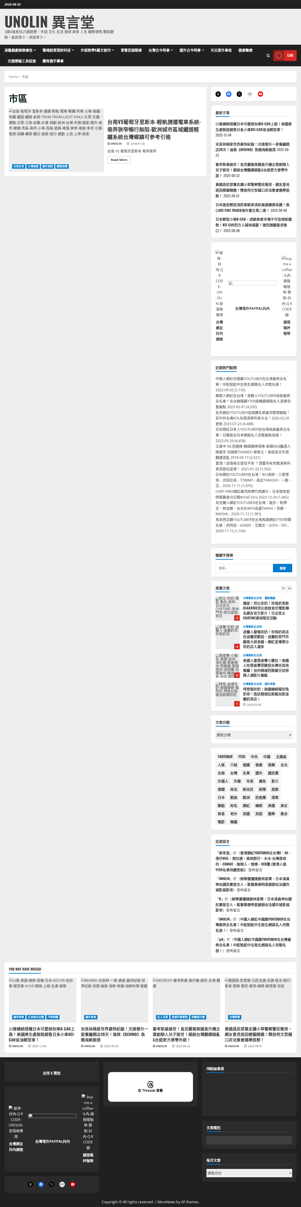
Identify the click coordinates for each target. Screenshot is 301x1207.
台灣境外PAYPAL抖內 (252, 308)
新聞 (262, 789)
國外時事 (270, 655)
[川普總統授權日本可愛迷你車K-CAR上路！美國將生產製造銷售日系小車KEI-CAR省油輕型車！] (42, 1000)
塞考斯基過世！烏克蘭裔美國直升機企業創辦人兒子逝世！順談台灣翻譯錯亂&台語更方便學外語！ (253, 170)
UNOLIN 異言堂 (49, 21)
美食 (221, 813)
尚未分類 (270, 684)
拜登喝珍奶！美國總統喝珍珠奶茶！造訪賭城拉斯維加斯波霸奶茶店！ (228, 666)
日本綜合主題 (36, 1017)
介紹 (233, 764)
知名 (233, 805)
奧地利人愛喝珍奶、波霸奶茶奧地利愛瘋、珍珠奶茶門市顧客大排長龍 (228, 694)
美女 (284, 805)
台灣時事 (234, 1017)
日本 (221, 797)
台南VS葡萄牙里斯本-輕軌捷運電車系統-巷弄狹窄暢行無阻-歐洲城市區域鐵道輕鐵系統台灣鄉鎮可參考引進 (56, 140)
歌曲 (233, 797)
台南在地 (18, 166)
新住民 (248, 789)
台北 (284, 764)
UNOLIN (116, 144)
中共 (254, 756)
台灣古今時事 (159, 50)
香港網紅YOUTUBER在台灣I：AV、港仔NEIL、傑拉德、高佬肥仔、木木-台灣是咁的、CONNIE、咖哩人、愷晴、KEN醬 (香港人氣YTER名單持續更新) (254, 861)
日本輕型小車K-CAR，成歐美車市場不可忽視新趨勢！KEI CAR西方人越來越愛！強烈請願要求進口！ (254, 224)
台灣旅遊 (33, 166)
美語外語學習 (180, 1017)
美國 (271, 805)
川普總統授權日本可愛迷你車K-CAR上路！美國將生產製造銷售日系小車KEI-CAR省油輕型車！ (254, 126)
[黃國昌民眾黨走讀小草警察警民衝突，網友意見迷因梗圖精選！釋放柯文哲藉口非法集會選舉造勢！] (258, 1000)
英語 (258, 813)
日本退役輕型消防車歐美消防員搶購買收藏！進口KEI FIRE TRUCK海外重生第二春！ (253, 207)
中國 (266, 756)
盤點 (221, 805)
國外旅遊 (47, 166)
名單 (246, 772)
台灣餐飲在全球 (252, 598)
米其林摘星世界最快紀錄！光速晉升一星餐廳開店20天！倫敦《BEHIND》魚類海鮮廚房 (253, 146)
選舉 (271, 813)
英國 (246, 813)
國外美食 (90, 1017)
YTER (241, 756)
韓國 (233, 821)
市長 (249, 781)
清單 (275, 797)
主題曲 (281, 756)
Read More (121, 160)
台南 (221, 772)
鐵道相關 (62, 166)
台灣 (233, 772)
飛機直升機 (198, 1017)
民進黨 (260, 797)
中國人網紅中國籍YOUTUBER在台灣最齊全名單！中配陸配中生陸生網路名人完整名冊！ (253, 924)
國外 (258, 772)
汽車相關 (53, 1017)
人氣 (221, 764)
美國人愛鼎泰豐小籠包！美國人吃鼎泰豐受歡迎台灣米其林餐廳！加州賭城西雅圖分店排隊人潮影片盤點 (228, 637)
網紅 (246, 805)
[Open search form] (268, 55)
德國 (221, 789)
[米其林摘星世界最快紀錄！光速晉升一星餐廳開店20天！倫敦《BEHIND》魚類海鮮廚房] (115, 1000)
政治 (233, 789)
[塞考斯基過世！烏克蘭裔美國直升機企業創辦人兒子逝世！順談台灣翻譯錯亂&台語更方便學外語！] (186, 1000)
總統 (258, 805)
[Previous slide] (283, 588)
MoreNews (166, 1202)
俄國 (246, 764)
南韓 (271, 764)
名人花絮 (162, 1017)
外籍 (237, 781)
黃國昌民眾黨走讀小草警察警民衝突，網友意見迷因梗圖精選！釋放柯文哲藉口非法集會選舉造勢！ (253, 190)
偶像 (258, 764)
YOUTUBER (225, 756)
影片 (275, 781)
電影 (221, 821)
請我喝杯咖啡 (286, 328)
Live (290, 55)
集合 (284, 813)
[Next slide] (289, 588)
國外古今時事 (190, 50)
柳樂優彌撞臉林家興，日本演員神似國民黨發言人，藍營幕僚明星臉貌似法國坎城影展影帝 (253, 884)
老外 (233, 813)
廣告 (262, 781)
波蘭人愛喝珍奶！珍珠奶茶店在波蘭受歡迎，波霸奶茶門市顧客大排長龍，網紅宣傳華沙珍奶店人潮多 (228, 608)
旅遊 (275, 789)
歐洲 (246, 797)
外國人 (223, 781)
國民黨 (273, 772)
